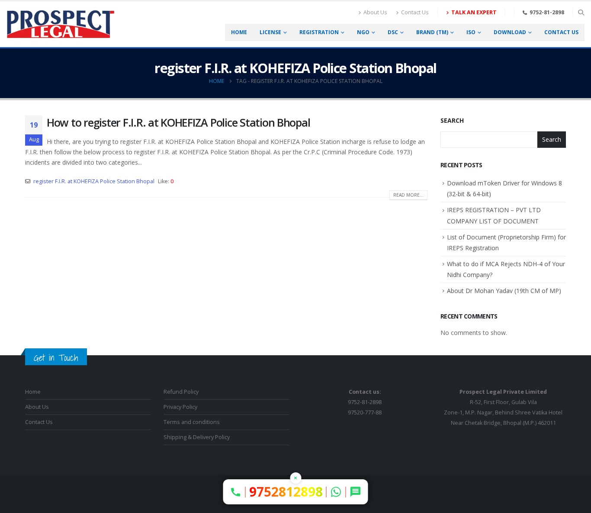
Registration (319, 32)
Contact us (561, 32)
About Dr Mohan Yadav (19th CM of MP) (504, 291)
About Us (375, 12)
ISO (470, 32)
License (270, 32)
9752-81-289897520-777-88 (365, 402)
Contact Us (415, 12)
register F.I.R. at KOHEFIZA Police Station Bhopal (93, 181)
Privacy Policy (180, 407)
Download (510, 32)
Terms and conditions (192, 422)
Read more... (408, 195)
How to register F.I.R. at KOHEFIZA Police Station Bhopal (178, 122)
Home (239, 32)
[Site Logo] (60, 24)
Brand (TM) (432, 32)
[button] (581, 12)
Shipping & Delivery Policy (197, 437)
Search (452, 120)
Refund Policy (181, 391)
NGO (363, 32)
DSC (393, 32)
